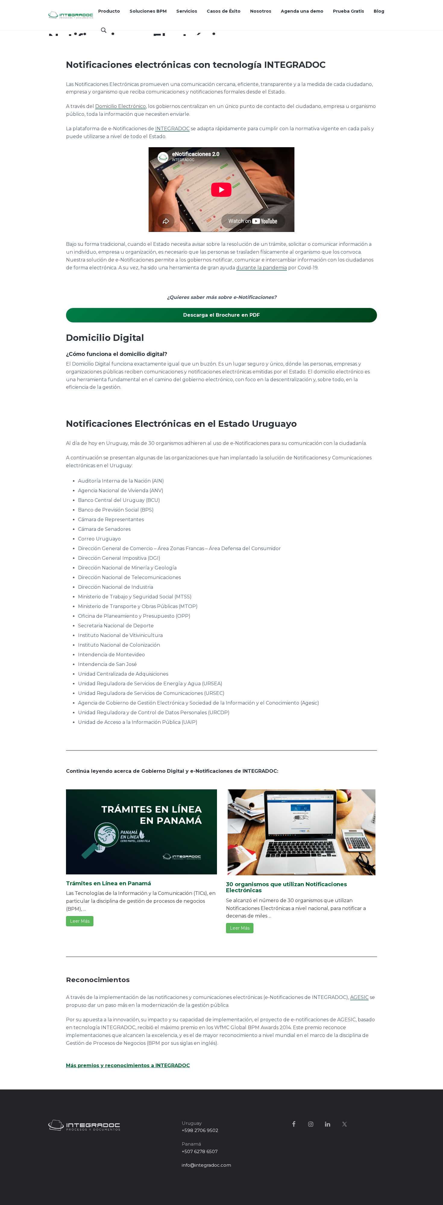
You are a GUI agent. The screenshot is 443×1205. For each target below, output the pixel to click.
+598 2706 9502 (200, 1130)
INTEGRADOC (172, 129)
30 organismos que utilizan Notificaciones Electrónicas (286, 887)
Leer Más (80, 921)
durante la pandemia (261, 268)
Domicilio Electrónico (120, 106)
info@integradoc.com (206, 1165)
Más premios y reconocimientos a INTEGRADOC (128, 1065)
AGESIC (359, 997)
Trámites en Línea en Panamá (108, 883)
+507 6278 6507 (200, 1151)
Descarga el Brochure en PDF (221, 315)
